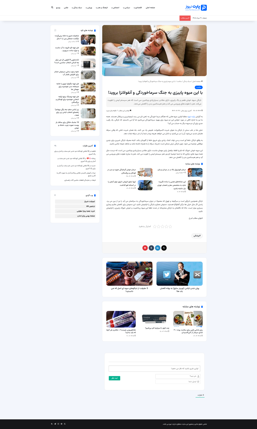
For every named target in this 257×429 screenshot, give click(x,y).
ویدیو (58, 7)
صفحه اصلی (150, 7)
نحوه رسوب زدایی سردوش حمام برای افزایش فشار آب (66, 73)
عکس (66, 7)
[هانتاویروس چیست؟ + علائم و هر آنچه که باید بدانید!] (121, 319)
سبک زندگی (77, 7)
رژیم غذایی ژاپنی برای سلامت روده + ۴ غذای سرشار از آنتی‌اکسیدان (188, 331)
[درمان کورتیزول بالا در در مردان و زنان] (195, 173)
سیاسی (127, 7)
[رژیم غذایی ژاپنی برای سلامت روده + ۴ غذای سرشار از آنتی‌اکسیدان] (188, 319)
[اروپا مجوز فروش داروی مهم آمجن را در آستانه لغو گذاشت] (145, 185)
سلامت (179, 81)
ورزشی (89, 7)
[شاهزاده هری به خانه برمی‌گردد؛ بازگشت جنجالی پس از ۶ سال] (88, 40)
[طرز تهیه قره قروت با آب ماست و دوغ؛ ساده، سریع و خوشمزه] (88, 52)
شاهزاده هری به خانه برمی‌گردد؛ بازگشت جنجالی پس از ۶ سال (67, 37)
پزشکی (196, 235)
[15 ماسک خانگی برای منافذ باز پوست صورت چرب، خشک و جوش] (88, 126)
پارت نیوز (191, 116)
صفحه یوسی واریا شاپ (86, 216)
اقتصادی (138, 7)
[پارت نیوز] (196, 7)
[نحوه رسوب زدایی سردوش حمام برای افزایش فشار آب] (88, 75)
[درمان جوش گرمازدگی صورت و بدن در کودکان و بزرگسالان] (145, 173)
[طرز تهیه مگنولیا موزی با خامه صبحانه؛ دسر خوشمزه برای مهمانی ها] (88, 88)
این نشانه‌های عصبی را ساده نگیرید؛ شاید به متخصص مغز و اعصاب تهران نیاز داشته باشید (171, 185)
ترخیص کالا (90, 206)
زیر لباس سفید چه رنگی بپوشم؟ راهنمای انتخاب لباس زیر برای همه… (67, 112)
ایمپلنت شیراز (89, 201)
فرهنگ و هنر (102, 7)
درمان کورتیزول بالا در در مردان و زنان (172, 169)
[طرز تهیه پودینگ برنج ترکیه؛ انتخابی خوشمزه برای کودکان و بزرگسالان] (88, 100)
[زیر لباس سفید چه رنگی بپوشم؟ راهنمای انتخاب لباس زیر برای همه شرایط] (88, 113)
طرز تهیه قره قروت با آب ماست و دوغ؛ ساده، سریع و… (67, 49)
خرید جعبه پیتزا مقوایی (86, 211)
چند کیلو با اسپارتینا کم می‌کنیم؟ (157, 328)
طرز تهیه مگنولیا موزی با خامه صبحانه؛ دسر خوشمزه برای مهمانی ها (67, 86)
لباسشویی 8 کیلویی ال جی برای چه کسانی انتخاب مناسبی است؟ (66, 61)
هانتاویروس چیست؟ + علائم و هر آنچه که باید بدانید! (121, 331)
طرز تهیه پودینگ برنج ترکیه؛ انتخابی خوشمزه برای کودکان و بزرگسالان (67, 99)
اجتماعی (116, 7)
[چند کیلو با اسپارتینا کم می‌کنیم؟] (154, 318)
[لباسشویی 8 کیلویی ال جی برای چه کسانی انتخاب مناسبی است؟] (88, 64)
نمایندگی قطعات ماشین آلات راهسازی (77, 180)
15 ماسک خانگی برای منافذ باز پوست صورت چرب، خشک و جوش (67, 125)
